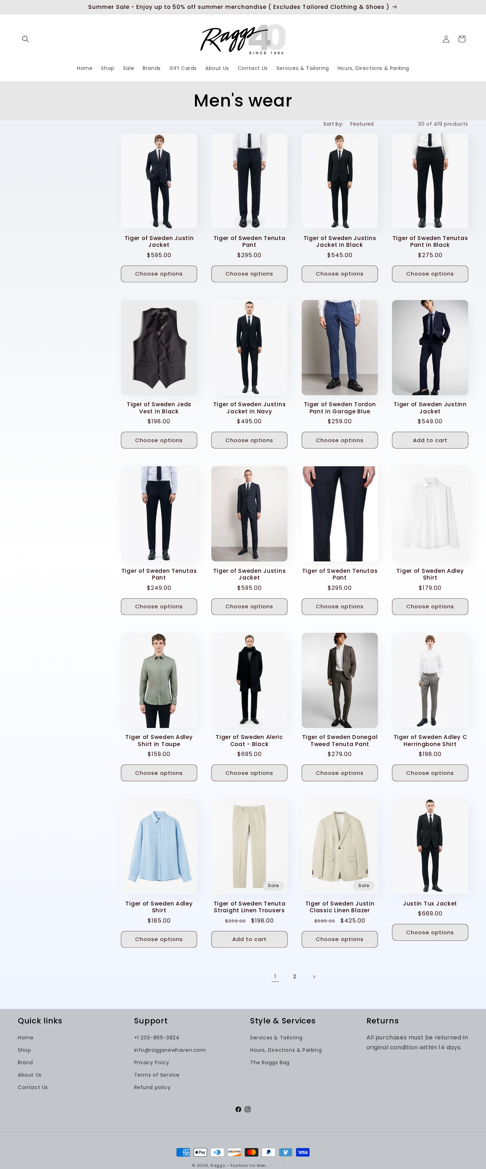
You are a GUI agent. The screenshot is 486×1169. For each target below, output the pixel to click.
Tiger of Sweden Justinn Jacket (430, 408)
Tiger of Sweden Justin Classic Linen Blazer (340, 907)
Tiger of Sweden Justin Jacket (159, 242)
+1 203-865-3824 (157, 1037)
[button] (25, 39)
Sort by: (333, 123)
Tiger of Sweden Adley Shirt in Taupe (158, 740)
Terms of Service (157, 1074)
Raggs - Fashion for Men (238, 1165)
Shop (24, 1050)
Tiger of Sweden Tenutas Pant (159, 574)
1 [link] (275, 976)
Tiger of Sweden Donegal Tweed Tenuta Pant (340, 740)
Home (25, 1037)
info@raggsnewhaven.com (170, 1050)
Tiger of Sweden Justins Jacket (249, 574)
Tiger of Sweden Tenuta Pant (249, 242)
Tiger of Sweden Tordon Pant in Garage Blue (340, 408)
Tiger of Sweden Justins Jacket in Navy (249, 408)
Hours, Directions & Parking (286, 1050)
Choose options (159, 273)
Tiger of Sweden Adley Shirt (430, 574)
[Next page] (314, 977)
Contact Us (33, 1087)
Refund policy (152, 1087)
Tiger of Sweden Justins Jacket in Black (339, 242)
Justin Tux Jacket (430, 903)
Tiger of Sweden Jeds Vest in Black (159, 408)
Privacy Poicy (151, 1062)
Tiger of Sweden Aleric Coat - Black (249, 740)
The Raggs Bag (270, 1062)
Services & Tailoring (276, 1037)
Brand (25, 1062)
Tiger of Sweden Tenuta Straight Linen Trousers (249, 907)
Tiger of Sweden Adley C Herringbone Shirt (430, 740)
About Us (30, 1074)
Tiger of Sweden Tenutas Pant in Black (430, 242)
